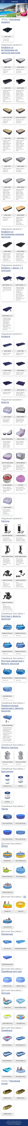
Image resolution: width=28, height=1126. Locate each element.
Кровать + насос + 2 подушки (12, 269)
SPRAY (4, 846)
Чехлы (4, 808)
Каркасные (7, 934)
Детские (5, 993)
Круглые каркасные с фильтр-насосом (12, 662)
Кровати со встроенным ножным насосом (12, 234)
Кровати (5, 336)
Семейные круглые (11, 971)
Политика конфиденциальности (14, 1122)
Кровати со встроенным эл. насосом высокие (10, 50)
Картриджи (7, 771)
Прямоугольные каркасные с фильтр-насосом (12, 708)
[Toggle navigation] (2, 2)
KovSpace (18, 1124)
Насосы (5, 521)
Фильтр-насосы (9, 747)
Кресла (5, 402)
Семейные (6, 1030)
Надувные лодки (10, 1082)
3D (24, 896)
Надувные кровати (10, 20)
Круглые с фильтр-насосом (11, 617)
